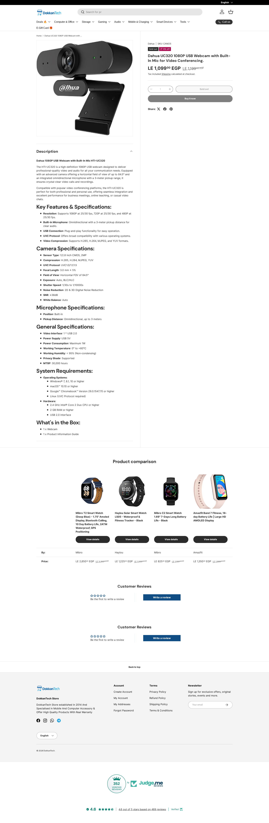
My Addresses (122, 704)
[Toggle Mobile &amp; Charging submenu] (151, 22)
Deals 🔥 (41, 22)
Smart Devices (164, 22)
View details (92, 539)
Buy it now (190, 98)
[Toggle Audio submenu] (123, 22)
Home (39, 36)
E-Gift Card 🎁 (44, 28)
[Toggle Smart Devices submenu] (175, 22)
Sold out (204, 89)
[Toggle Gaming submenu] (109, 22)
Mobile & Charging (138, 22)
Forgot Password (124, 710)
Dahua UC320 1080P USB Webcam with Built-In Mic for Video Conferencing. (63, 36)
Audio (117, 22)
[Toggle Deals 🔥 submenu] (49, 22)
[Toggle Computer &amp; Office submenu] (77, 22)
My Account (121, 698)
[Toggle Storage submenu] (93, 22)
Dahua (151, 43)
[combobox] (140, 12)
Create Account (123, 691)
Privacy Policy (157, 691)
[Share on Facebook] (165, 109)
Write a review (162, 597)
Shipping (166, 74)
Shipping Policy (158, 704)
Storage (86, 22)
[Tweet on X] (159, 109)
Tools (183, 22)
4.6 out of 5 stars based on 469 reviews (142, 809)
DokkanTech (49, 750)
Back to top (134, 667)
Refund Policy (157, 698)
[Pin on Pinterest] (171, 109)
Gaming (102, 22)
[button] (230, 11)
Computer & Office (64, 22)
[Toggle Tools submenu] (188, 22)
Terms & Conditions (160, 710)
